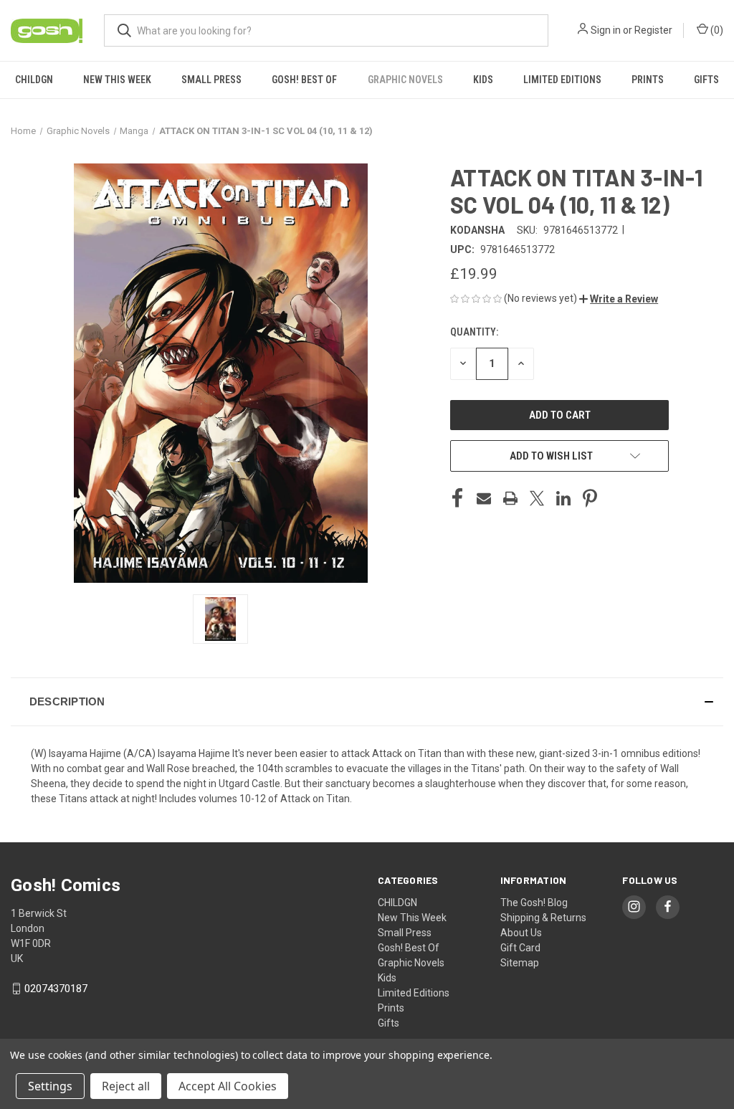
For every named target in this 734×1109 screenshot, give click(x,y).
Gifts (706, 79)
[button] (618, 299)
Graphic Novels (405, 79)
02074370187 (55, 988)
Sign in (606, 30)
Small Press (211, 79)
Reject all (126, 1086)
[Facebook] (457, 498)
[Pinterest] (590, 498)
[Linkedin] (563, 498)
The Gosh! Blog (534, 902)
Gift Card (520, 947)
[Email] (484, 498)
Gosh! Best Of (304, 79)
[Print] (510, 498)
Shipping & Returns (543, 917)
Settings (50, 1086)
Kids (483, 79)
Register (653, 30)
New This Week (117, 79)
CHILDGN (34, 79)
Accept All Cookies (227, 1086)
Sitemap (519, 962)
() (715, 30)
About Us (521, 932)
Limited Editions (562, 79)
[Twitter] (537, 498)
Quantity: (474, 332)
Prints (647, 79)
